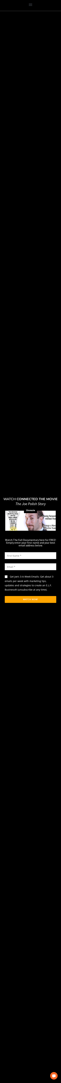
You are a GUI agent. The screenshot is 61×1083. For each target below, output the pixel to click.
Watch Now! (30, 599)
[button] (30, 4)
